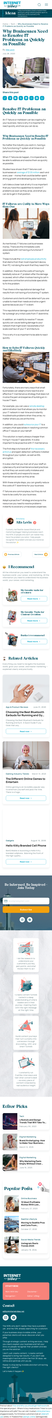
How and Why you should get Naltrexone (30, 1405)
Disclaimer (32, 1291)
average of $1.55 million (28, 172)
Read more (32, 598)
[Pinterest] (29, 919)
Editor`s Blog (33, 1296)
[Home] (12, 4)
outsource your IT (32, 424)
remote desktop (36, 406)
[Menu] (46, 5)
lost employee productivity (33, 258)
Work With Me (11, 1291)
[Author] (34, 522)
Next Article (39, 554)
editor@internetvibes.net (13, 1311)
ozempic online (29, 1416)
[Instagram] (22, 919)
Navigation (10, 1296)
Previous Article (13, 554)
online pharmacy (43, 1411)
